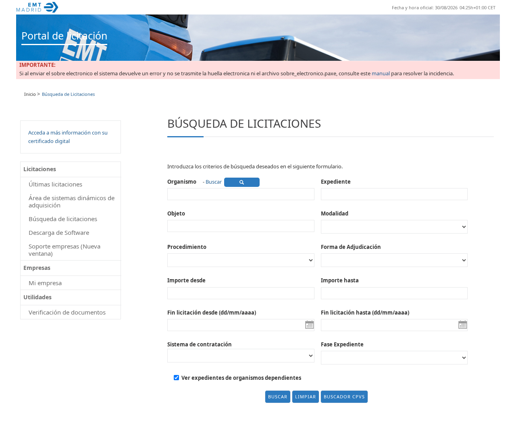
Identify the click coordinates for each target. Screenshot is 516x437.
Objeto (176, 213)
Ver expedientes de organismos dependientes (241, 377)
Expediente (336, 181)
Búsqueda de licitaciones (63, 219)
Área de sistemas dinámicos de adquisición (71, 201)
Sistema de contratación (199, 344)
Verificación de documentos (67, 312)
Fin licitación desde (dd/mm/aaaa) (211, 312)
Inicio (30, 94)
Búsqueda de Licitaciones (68, 94)
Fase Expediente (342, 344)
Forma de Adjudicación (351, 247)
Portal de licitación (64, 35)
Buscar (214, 181)
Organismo (181, 181)
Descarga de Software (59, 232)
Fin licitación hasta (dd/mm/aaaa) (365, 312)
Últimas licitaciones (55, 184)
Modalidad (334, 213)
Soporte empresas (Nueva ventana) (64, 249)
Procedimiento (186, 247)
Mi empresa (45, 283)
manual (381, 73)
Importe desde (186, 280)
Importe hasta (340, 280)
